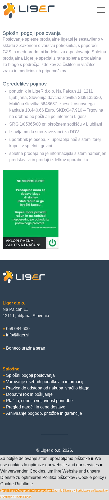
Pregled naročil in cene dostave (35, 407)
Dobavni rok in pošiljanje (29, 394)
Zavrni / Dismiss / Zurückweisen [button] (73, 490)
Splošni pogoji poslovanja (30, 375)
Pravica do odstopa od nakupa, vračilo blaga (47, 388)
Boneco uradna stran (25, 348)
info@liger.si (17, 335)
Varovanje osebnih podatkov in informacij (44, 381)
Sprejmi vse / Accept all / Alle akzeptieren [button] (26, 490)
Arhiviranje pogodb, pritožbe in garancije (44, 413)
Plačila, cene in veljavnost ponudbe (39, 400)
